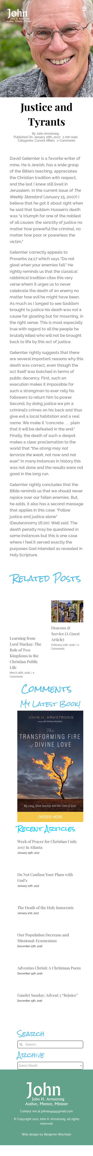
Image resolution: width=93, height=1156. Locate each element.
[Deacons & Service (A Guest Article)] (67, 602)
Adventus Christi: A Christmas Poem (49, 968)
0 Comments (66, 140)
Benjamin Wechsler (57, 1134)
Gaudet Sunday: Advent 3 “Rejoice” (47, 995)
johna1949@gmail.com (57, 1111)
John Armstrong (48, 133)
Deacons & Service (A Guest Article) (65, 633)
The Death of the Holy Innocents (45, 907)
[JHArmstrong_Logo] (46, 1080)
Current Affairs (45, 140)
